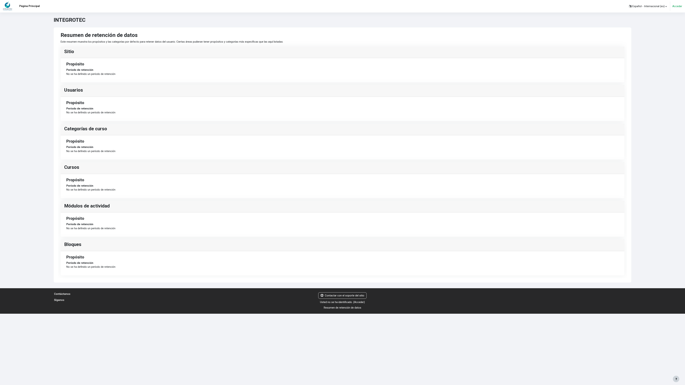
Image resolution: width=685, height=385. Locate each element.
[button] (647, 6)
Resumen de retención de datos (342, 307)
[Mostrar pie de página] (676, 379)
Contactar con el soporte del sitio (344, 295)
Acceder (677, 6)
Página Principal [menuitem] (29, 6)
